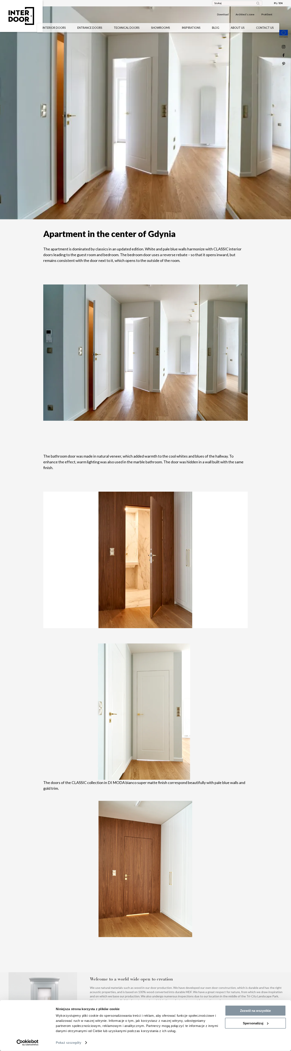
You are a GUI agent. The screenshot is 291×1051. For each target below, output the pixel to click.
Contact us (265, 27)
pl (275, 3)
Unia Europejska (283, 33)
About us (238, 27)
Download (223, 14)
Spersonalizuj (253, 1023)
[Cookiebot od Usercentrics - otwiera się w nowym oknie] (27, 1043)
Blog (215, 27)
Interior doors (54, 27)
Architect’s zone (245, 14)
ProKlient (266, 14)
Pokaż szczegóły (68, 1042)
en (280, 3)
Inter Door (21, 16)
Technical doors (127, 27)
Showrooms (160, 27)
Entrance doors (89, 27)
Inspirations (191, 27)
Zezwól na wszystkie (255, 1010)
